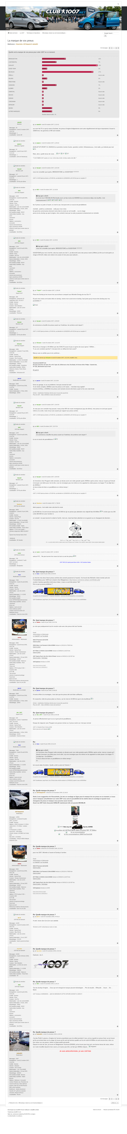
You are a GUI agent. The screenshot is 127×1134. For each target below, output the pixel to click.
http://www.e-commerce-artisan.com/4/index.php (84, 580)
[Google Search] (105, 35)
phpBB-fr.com (17, 1112)
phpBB (18, 1109)
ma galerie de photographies (41, 596)
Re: (34, 742)
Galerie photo (36, 641)
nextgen (33, 1114)
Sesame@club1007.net (39, 363)
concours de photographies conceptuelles (72, 596)
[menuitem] (11, 1116)
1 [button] (111, 48)
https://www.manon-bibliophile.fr (40, 667)
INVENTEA (27, 1114)
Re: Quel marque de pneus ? (43, 572)
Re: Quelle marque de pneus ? (44, 790)
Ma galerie (36, 370)
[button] (110, 48)
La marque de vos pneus (21, 40)
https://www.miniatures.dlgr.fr (39, 665)
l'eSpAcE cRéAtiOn (55, 596)
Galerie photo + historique (40, 658)
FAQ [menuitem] (7, 28)
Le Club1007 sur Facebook (40, 636)
